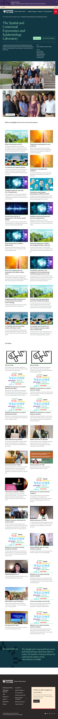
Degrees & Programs (32, 11)
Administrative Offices (8, 687)
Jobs (4, 694)
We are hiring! (9, 365)
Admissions (40, 11)
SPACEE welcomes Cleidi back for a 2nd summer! (15, 521)
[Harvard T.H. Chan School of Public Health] (14, 681)
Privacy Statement (19, 692)
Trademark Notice (19, 704)
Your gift (13, 3)
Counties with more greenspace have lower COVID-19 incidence (39, 300)
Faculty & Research (48, 11)
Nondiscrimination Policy (20, 695)
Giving (55, 7)
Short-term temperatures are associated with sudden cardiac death (14, 272)
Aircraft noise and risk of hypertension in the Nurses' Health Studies (15, 218)
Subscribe (36, 701)
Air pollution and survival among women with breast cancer (14, 327)
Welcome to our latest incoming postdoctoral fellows (14, 548)
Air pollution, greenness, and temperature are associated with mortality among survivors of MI (40, 272)
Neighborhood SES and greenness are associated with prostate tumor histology (15, 300)
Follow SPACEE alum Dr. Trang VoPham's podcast (39, 548)
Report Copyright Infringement (18, 698)
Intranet (4, 699)
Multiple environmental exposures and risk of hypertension (40, 217)
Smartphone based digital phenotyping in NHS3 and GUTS (39, 193)
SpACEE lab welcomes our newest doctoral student (40, 389)
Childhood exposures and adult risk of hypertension (14, 191)
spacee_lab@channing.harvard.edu (44, 46)
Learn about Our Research (48, 38)
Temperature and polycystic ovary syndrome (40, 145)
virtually (14, 605)
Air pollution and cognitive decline (15, 167)
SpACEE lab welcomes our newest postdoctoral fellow (15, 413)
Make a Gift (5, 701)
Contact (4, 704)
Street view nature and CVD (13, 144)
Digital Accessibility (19, 690)
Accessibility (17, 687)
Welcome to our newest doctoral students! (40, 492)
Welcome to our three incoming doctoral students (39, 626)
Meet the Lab (37, 38)
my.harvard (5, 696)
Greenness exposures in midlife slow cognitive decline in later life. (40, 244)
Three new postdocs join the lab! (40, 601)
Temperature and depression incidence (38, 170)
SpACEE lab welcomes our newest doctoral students (40, 413)
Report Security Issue (19, 701)
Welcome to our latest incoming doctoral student (39, 575)
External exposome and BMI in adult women (14, 244)
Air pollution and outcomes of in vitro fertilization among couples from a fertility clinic (39, 327)
